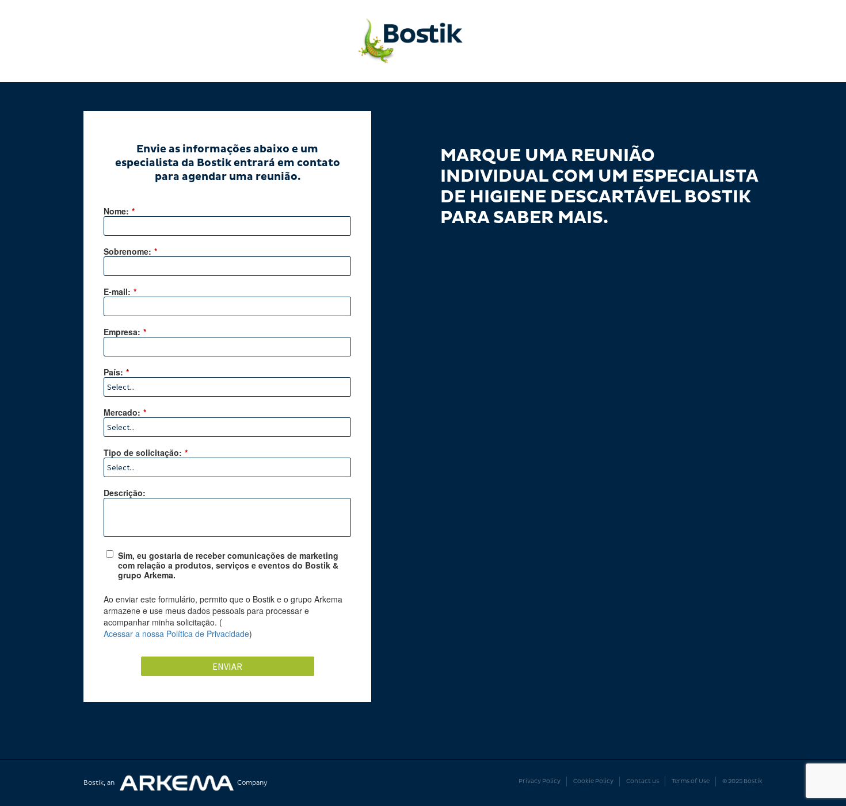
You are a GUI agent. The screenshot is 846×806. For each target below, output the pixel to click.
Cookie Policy (593, 781)
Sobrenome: (130, 250)
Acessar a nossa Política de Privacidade (176, 633)
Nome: (119, 210)
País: (116, 371)
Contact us (642, 781)
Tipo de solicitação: (146, 452)
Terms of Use (691, 781)
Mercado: (125, 411)
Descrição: (125, 492)
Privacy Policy (540, 781)
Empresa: (125, 331)
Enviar (227, 666)
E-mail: (120, 291)
